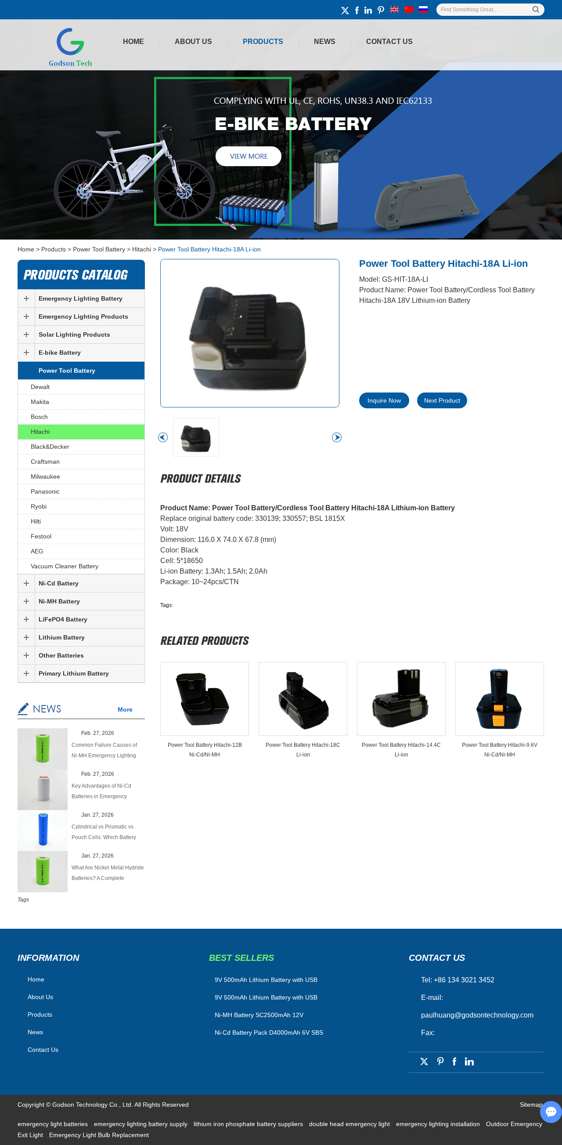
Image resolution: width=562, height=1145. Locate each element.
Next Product (442, 400)
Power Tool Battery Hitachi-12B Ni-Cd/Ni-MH (205, 750)
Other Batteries (61, 655)
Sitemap (531, 1104)
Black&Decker (50, 446)
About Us (193, 41)
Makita (40, 401)
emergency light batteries (54, 1123)
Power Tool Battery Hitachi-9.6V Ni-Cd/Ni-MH (499, 750)
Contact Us (389, 41)
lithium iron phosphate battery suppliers (249, 1123)
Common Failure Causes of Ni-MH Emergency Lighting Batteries (104, 751)
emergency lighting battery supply (141, 1123)
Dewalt (40, 386)
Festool (41, 536)
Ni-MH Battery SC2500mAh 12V (259, 1014)
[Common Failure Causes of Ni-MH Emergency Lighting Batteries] (43, 749)
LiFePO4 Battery (63, 619)
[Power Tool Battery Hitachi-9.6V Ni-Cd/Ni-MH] (499, 699)
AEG (37, 551)
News (324, 41)
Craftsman (45, 461)
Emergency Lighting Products (83, 316)
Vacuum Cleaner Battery (64, 566)
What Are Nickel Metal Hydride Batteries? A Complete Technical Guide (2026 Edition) (108, 874)
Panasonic (45, 491)
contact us (437, 958)
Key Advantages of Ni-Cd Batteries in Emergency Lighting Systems (101, 792)
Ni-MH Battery (59, 601)
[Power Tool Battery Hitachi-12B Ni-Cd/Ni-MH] (204, 699)
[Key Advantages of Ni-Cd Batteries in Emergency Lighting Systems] (43, 790)
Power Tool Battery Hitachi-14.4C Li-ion (401, 750)
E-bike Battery (60, 352)
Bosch (39, 416)
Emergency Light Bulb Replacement (99, 1134)
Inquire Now (384, 400)
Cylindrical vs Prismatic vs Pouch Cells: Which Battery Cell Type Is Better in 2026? (104, 833)
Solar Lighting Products (74, 334)
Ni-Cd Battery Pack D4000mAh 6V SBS (269, 1032)
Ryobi (39, 506)
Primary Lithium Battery (74, 673)
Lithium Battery (62, 637)
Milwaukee (45, 476)
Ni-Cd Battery (59, 583)
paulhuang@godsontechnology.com (477, 1015)
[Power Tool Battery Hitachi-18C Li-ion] (303, 699)
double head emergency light (350, 1123)
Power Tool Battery (99, 249)
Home (133, 41)
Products (263, 41)
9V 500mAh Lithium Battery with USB (266, 997)
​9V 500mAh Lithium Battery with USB (266, 979)
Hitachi (141, 249)
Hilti (36, 521)
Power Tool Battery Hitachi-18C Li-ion (303, 750)
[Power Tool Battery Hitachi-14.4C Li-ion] (401, 699)
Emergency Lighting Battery (80, 298)
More (125, 709)
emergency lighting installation (439, 1123)
